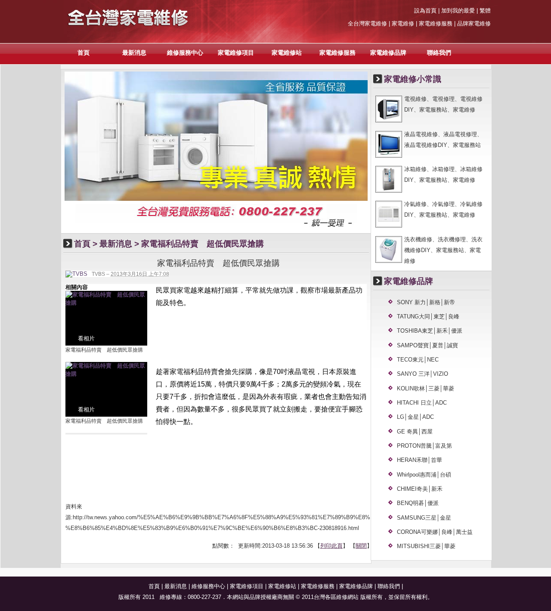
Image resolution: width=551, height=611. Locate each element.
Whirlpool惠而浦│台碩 (424, 474)
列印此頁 (331, 545)
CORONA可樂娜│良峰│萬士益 (435, 532)
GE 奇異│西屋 (415, 431)
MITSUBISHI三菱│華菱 (426, 546)
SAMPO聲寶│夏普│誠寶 (427, 345)
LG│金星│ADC (415, 417)
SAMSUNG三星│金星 (424, 517)
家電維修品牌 (388, 52)
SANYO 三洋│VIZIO (422, 374)
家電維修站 (287, 52)
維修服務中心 (185, 52)
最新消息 (134, 52)
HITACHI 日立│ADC (422, 402)
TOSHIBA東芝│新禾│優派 (429, 330)
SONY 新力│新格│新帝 (426, 302)
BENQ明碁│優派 (418, 503)
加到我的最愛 (458, 10)
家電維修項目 (236, 52)
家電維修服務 (337, 52)
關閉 (361, 545)
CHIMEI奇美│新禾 (420, 489)
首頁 (83, 52)
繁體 (485, 10)
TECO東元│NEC (418, 359)
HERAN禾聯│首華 (419, 460)
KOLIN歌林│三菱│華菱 (425, 388)
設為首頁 (425, 10)
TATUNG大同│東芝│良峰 (428, 316)
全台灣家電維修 (367, 23)
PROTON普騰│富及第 (424, 446)
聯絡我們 (439, 52)
